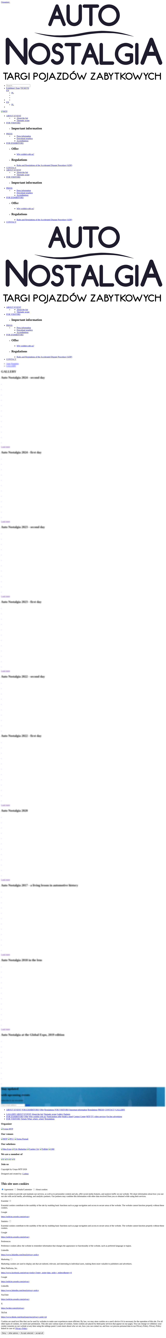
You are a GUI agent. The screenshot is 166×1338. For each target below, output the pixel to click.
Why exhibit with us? (25, 154)
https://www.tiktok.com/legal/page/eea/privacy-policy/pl (24, 1317)
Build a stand (67, 1116)
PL (12, 93)
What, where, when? (35, 1119)
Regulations (49, 1110)
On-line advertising (114, 1116)
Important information (78, 1110)
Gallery (60, 1114)
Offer (41, 1110)
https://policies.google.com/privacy (15, 1216)
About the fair (22, 118)
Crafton (25, 1174)
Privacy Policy (21, 1328)
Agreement (8, 1189)
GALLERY (120, 1110)
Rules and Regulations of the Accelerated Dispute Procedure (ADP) (44, 165)
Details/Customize (24, 1189)
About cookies (41, 1189)
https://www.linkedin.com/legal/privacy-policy (20, 1255)
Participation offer (54, 1116)
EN (7, 90)
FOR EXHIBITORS (14, 143)
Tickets (24, 1119)
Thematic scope (23, 120)
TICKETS (24, 88)
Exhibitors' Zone (13, 88)
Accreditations (22, 141)
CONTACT (11, 168)
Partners (67, 1114)
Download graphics (25, 138)
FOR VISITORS (13, 123)
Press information (24, 136)
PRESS (9, 134)
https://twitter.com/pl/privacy (12, 1308)
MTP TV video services (96, 1116)
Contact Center (79, 1116)
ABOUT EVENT (13, 116)
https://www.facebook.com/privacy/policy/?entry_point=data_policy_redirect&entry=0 (36, 1273)
